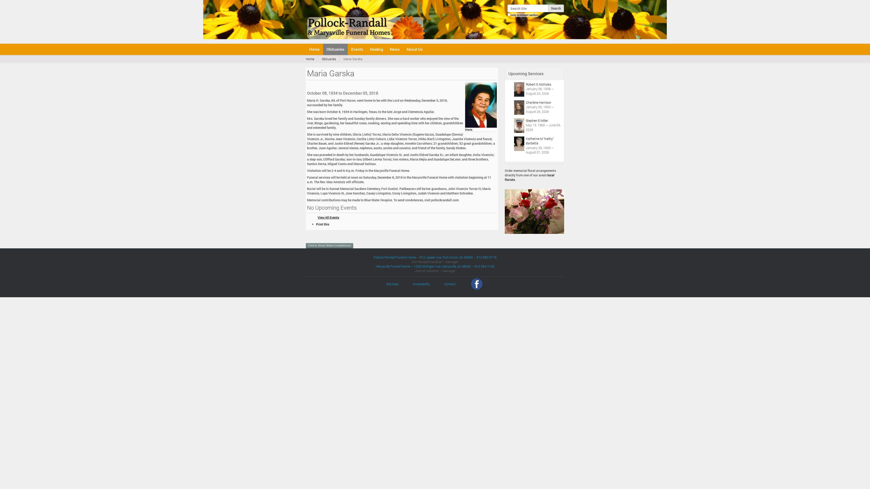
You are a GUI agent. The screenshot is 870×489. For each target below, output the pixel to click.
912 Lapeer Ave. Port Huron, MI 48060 (446, 257)
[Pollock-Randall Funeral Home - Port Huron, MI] (366, 21)
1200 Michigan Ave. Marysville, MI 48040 (442, 266)
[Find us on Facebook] (477, 284)
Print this (322, 224)
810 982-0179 (486, 257)
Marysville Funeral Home (393, 266)
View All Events (328, 217)
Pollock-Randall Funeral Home (395, 257)
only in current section (524, 15)
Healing (376, 49)
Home (314, 49)
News (395, 49)
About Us (414, 49)
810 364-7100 (484, 266)
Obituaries (335, 49)
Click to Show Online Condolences (329, 245)
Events (357, 49)
